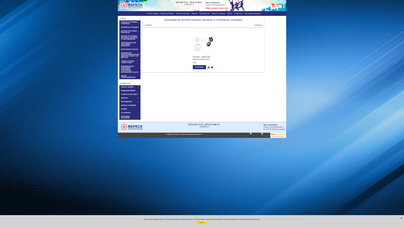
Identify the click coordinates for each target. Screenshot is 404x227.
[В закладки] (212, 67)
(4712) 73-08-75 (196, 2)
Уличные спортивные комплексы (129, 22)
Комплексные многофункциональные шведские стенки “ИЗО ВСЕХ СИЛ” (130, 55)
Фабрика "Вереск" (174, 134)
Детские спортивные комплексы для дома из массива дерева (129, 37)
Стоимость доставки (183, 13)
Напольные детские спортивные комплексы (128, 44)
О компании (238, 13)
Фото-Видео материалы (253, 13)
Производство (204, 13)
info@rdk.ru (189, 4)
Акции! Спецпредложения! (128, 76)
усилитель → (258, 25)
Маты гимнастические (129, 49)
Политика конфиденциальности (191, 134)
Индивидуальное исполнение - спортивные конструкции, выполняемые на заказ (130, 69)
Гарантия (195, 13)
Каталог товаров (152, 13)
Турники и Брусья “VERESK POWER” (127, 61)
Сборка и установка (218, 13)
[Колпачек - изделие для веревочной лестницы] (203, 44)
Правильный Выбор (167, 13)
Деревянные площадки (130, 27)
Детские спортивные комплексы (129, 31)
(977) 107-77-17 (182, 2)
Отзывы (229, 13)
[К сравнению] (209, 67)
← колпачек (147, 25)
